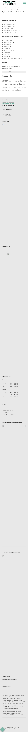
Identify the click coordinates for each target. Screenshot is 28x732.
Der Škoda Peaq (8, 28)
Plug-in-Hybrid (9, 90)
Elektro (20, 81)
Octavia (23, 87)
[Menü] (24, 2)
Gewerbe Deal (8, 42)
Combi (11, 80)
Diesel (16, 81)
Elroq (25, 81)
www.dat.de (20, 715)
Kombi (6, 48)
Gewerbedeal (16, 84)
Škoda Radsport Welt (8, 684)
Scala (16, 90)
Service (6, 56)
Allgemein (6, 47)
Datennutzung (5, 412)
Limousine (11, 88)
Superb (19, 90)
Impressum (5, 408)
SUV (3, 92)
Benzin (5, 81)
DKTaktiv (6, 41)
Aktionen (6, 44)
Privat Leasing (8, 50)
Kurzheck (5, 87)
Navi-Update (5, 682)
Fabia (7, 85)
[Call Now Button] (2, 729)
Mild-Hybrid (17, 88)
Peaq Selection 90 (9, 24)
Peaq (3, 90)
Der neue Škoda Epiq (10, 32)
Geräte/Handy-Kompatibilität (9, 679)
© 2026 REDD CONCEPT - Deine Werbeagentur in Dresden (13, 728)
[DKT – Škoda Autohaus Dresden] (9, 3)
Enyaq (3, 85)
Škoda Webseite (6, 686)
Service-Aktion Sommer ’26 (12, 30)
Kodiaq (24, 85)
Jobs (5, 54)
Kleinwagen (7, 52)
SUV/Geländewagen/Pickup (12, 58)
